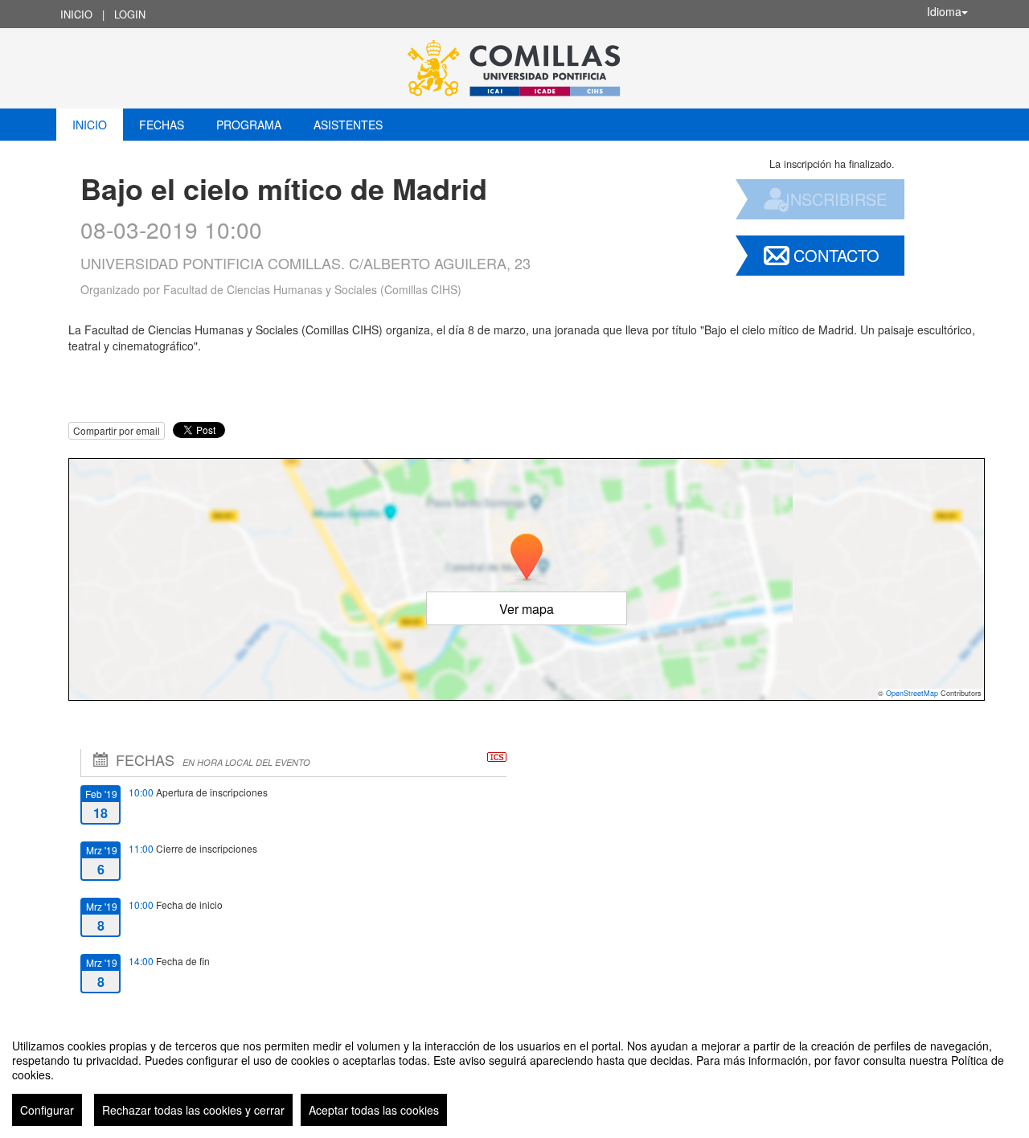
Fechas (161, 125)
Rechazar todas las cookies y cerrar (193, 1110)
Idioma (944, 11)
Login (130, 14)
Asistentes (348, 125)
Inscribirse (836, 199)
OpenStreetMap (912, 693)
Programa (248, 125)
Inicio (76, 14)
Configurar (47, 1110)
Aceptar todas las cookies (374, 1110)
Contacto (836, 255)
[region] (514, 1076)
